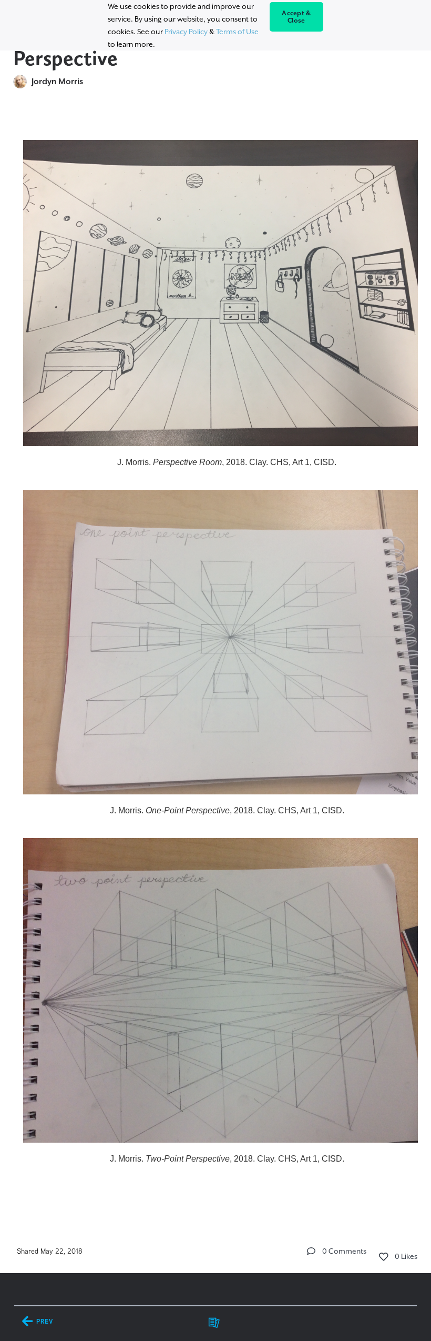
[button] (311, 1251)
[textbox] (215, 663)
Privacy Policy (186, 31)
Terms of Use (237, 31)
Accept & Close (296, 16)
